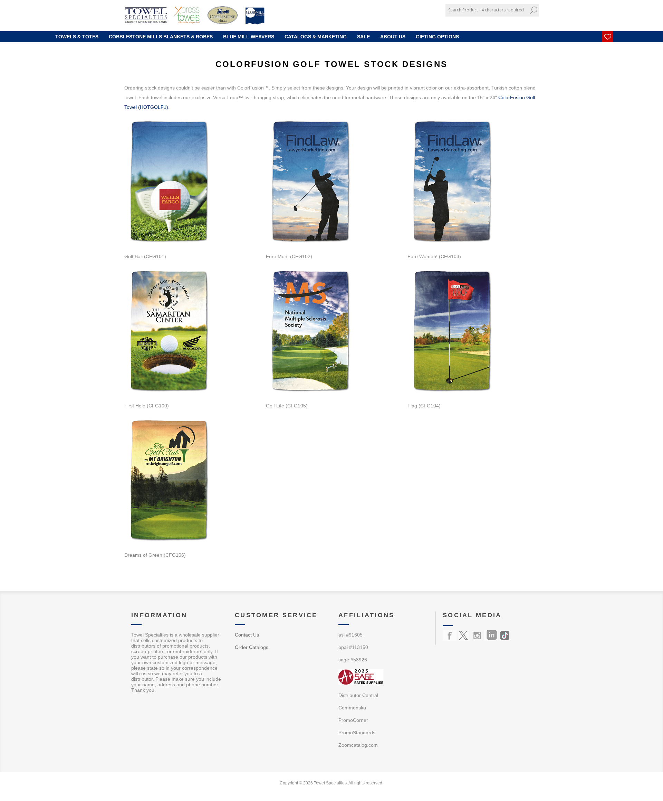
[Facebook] (450, 635)
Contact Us (247, 635)
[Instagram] (477, 635)
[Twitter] (463, 635)
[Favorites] (607, 36)
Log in (525, 22)
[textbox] (486, 10)
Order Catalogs (251, 647)
